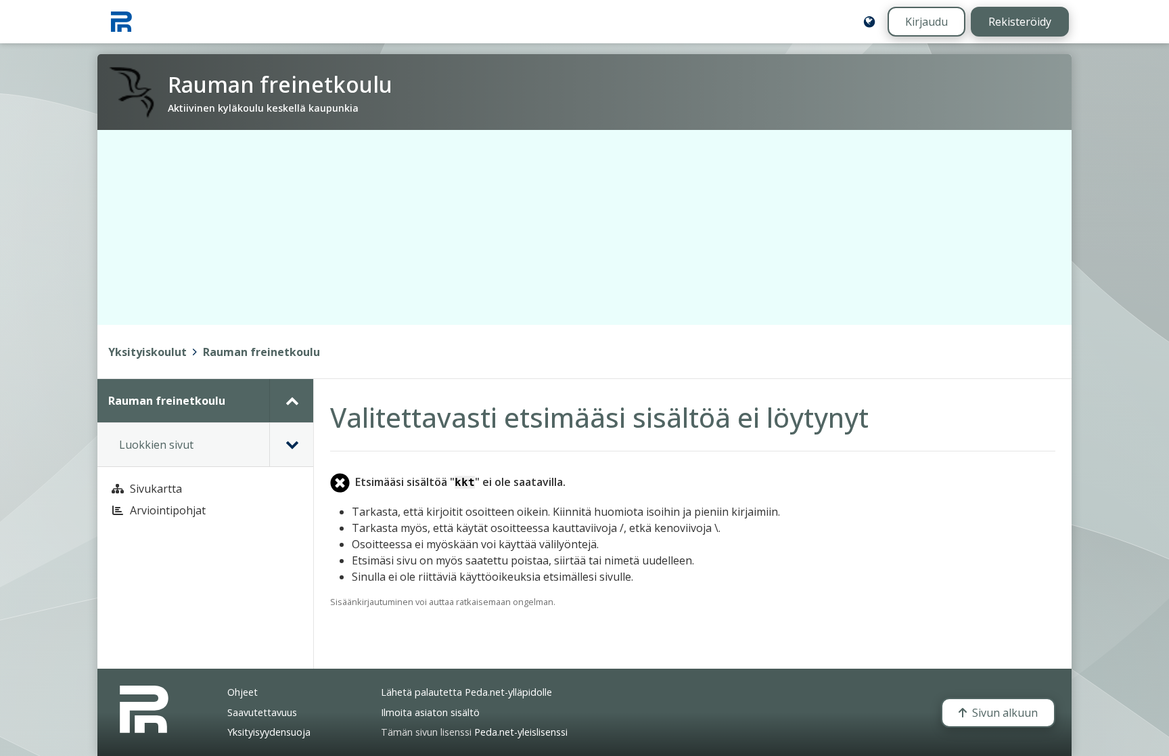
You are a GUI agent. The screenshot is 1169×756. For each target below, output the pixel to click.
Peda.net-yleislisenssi (521, 732)
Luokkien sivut (156, 444)
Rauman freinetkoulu (261, 351)
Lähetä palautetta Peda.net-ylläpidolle (466, 692)
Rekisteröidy (1019, 21)
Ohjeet (242, 692)
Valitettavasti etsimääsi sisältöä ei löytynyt (599, 417)
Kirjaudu (926, 21)
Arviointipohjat (168, 510)
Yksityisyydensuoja (269, 732)
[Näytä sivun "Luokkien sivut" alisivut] (291, 444)
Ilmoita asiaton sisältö (430, 712)
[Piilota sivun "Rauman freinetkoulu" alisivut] (291, 400)
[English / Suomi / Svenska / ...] (869, 22)
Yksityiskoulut (147, 351)
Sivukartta (156, 488)
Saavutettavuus (262, 712)
